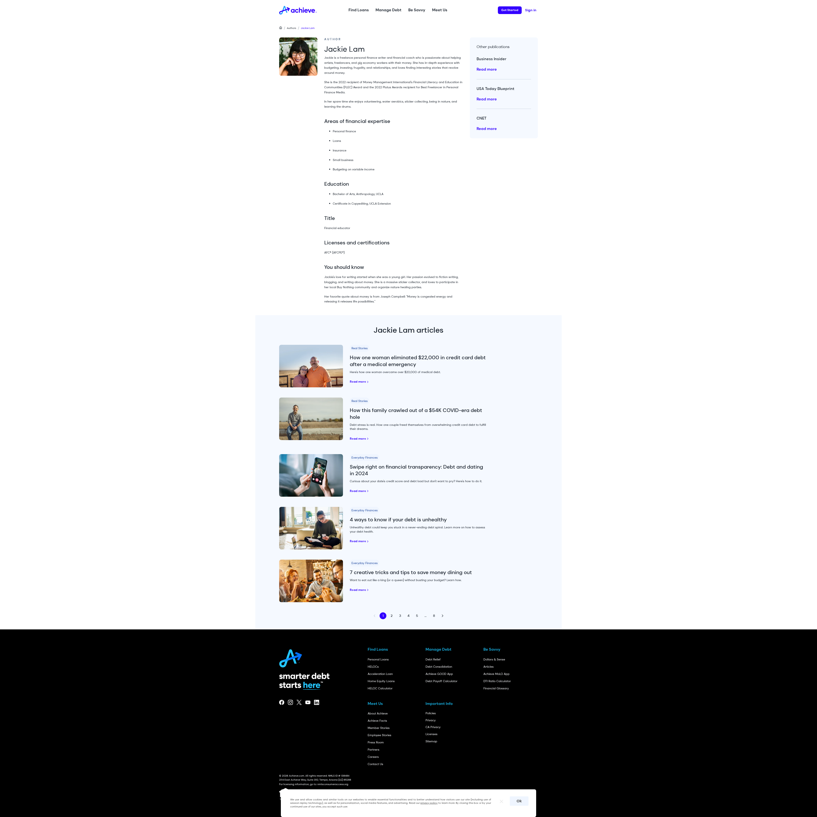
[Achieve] (292, 657)
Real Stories (359, 348)
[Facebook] (281, 702)
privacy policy (429, 803)
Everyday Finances (364, 457)
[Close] (499, 800)
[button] (358, 10)
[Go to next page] (442, 615)
